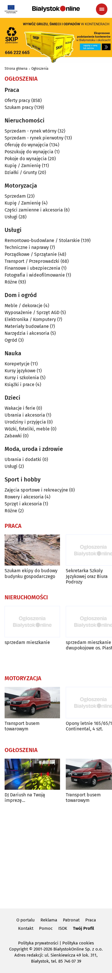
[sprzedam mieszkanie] (32, 621)
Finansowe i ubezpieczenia (32, 268)
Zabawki (13, 436)
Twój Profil (83, 928)
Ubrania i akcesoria (25, 415)
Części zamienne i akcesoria (34, 210)
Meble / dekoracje (24, 305)
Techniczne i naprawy (27, 247)
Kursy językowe (20, 370)
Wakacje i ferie (20, 408)
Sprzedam (15, 196)
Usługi (11, 217)
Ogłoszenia (40, 69)
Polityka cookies (78, 943)
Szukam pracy (19, 107)
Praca (90, 920)
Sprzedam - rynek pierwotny (34, 138)
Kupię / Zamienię (23, 165)
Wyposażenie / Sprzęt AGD (32, 312)
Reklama (48, 920)
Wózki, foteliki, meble (27, 429)
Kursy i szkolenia (22, 377)
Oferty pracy (17, 100)
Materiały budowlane (27, 326)
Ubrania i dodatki (23, 459)
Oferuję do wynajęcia (26, 145)
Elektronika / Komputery (30, 319)
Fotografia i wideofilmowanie (35, 275)
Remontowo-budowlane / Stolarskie (42, 240)
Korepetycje (17, 363)
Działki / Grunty (21, 172)
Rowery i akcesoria (24, 497)
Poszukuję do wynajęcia (29, 151)
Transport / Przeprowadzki (32, 261)
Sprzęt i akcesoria (23, 504)
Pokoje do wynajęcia (26, 158)
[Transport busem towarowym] (32, 702)
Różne (11, 282)
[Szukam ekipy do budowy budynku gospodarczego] (32, 550)
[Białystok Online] (56, 9)
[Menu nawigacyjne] (101, 9)
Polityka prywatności (38, 943)
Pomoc (46, 928)
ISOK (62, 928)
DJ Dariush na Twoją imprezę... (25, 797)
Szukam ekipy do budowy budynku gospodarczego (31, 573)
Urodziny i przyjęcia (25, 422)
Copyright (18, 949)
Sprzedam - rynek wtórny (31, 131)
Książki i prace (19, 384)
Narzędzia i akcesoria (27, 333)
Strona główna (16, 69)
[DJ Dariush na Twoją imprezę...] (32, 774)
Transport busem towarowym (22, 726)
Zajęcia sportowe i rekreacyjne (36, 490)
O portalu (25, 920)
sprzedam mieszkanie (27, 642)
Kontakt (25, 928)
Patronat (71, 920)
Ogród (11, 340)
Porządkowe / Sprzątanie (31, 254)
